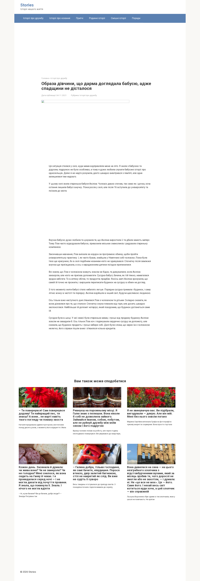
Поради (136, 18)
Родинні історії (97, 18)
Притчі (79, 18)
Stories (27, 5)
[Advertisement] (100, 47)
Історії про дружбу (33, 18)
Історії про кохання (59, 18)
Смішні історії (118, 18)
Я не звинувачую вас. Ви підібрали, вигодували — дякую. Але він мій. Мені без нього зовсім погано (150, 413)
